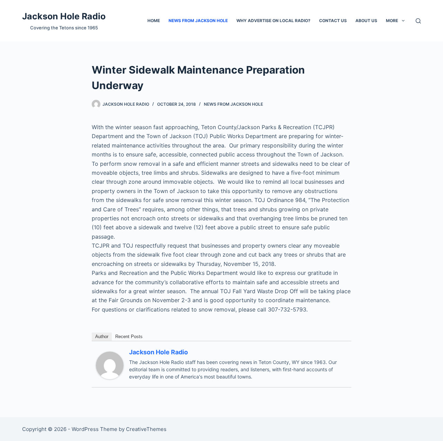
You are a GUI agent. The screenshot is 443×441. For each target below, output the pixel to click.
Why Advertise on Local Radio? (273, 20)
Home (153, 20)
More (392, 20)
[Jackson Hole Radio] (110, 365)
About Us (366, 20)
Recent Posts (129, 336)
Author (101, 336)
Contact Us (333, 20)
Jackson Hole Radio (64, 16)
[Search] (418, 20)
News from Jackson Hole (198, 20)
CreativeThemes (146, 429)
